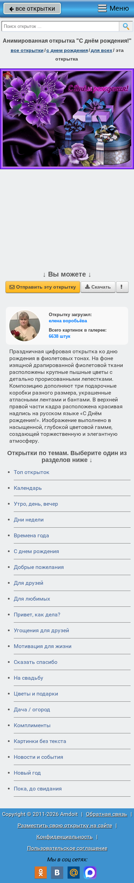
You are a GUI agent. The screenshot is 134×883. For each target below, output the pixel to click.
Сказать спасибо (35, 662)
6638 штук (59, 336)
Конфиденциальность (64, 836)
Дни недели (29, 519)
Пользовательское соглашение (67, 848)
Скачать (98, 287)
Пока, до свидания (38, 788)
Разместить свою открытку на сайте (65, 825)
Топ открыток (31, 472)
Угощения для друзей (41, 630)
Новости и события (38, 757)
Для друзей (28, 583)
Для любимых (32, 598)
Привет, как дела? (37, 614)
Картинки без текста (40, 741)
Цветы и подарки (36, 693)
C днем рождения (36, 551)
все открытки (32, 8)
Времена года (31, 535)
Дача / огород (32, 709)
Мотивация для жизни (42, 646)
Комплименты (32, 725)
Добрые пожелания (39, 567)
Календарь (28, 488)
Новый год (27, 772)
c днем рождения (67, 50)
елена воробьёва (68, 320)
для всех (101, 50)
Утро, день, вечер (36, 503)
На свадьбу (28, 678)
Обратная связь (106, 814)
